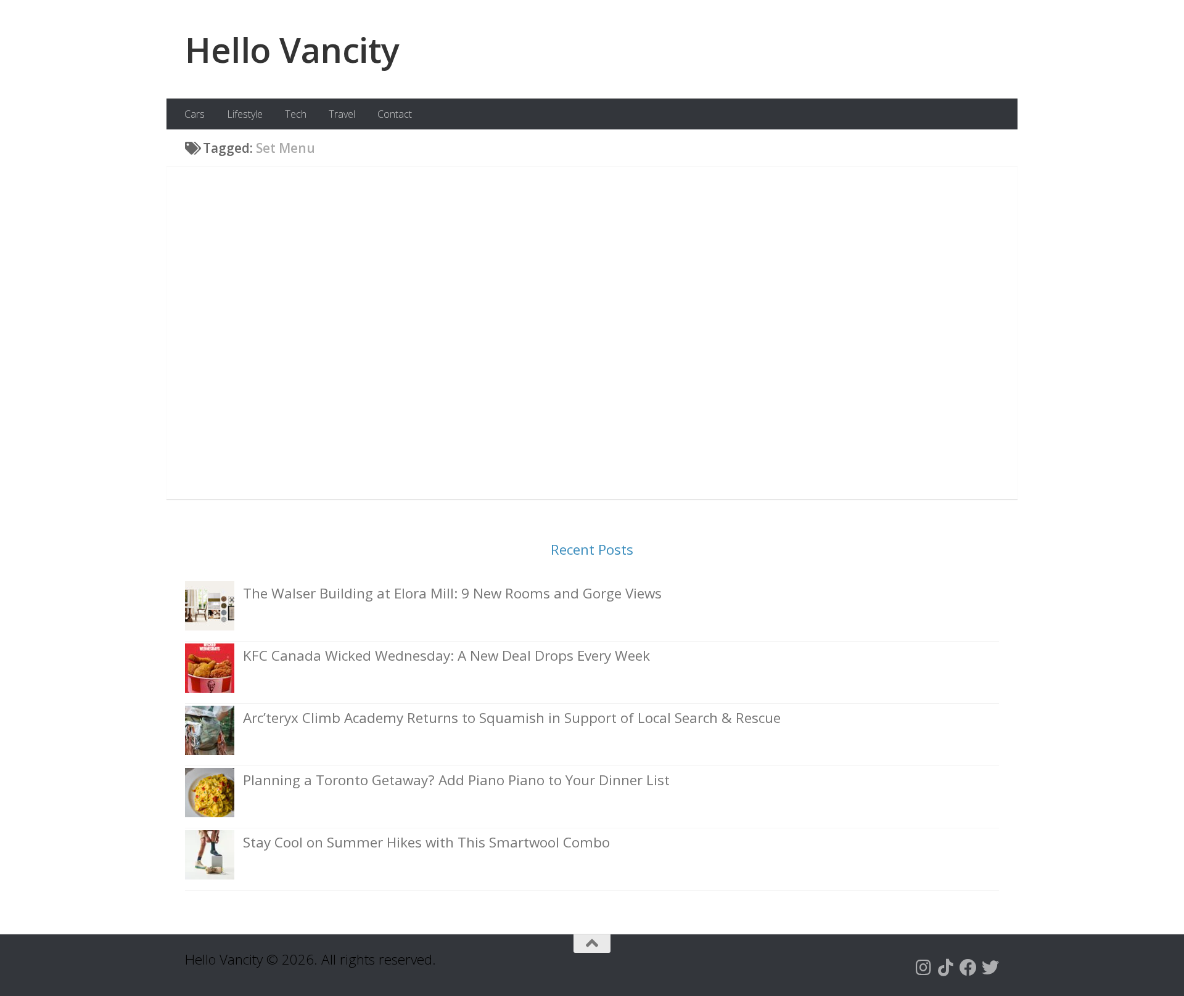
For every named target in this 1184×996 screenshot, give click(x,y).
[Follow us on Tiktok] (946, 967)
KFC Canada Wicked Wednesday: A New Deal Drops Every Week (446, 655)
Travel (342, 114)
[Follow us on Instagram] (923, 967)
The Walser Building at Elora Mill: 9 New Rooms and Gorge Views (452, 593)
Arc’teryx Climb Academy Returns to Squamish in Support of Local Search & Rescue (512, 717)
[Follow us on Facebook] (968, 967)
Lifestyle (245, 114)
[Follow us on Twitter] (990, 967)
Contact (394, 114)
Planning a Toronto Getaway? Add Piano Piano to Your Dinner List (456, 780)
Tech (295, 114)
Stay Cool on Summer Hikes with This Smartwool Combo (426, 842)
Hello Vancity (292, 49)
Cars (194, 114)
